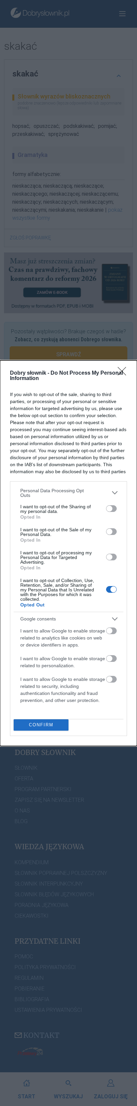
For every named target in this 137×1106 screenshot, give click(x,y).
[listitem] (68, 493)
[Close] (124, 373)
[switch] (111, 508)
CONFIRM (41, 724)
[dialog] (68, 553)
